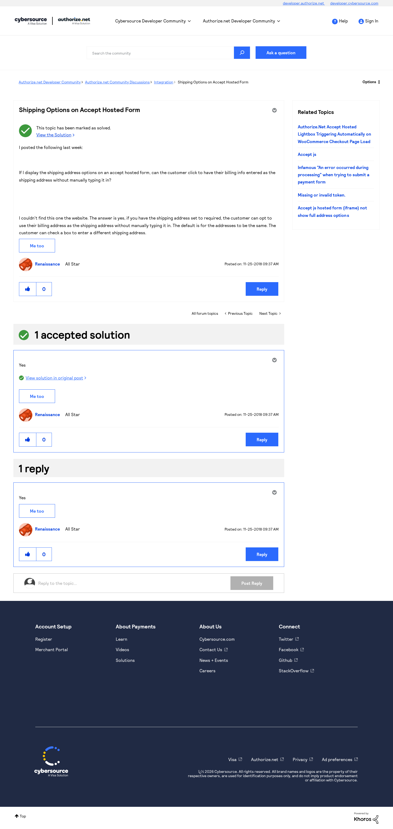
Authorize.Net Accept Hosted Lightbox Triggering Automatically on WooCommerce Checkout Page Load (334, 134)
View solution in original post (54, 377)
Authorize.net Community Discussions (117, 82)
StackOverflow (294, 670)
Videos (122, 649)
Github (285, 660)
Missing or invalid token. (321, 194)
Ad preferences (337, 759)
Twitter (286, 639)
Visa (232, 759)
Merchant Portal (51, 649)
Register (43, 639)
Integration (163, 82)
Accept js (307, 154)
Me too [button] (37, 245)
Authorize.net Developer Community (239, 20)
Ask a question (281, 52)
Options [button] (369, 81)
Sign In (371, 20)
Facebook (288, 649)
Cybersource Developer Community (31, 21)
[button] (27, 288)
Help (343, 20)
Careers (207, 670)
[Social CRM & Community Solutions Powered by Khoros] (366, 817)
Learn (121, 639)
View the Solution (53, 134)
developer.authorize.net (304, 3)
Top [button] (23, 816)
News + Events (213, 660)
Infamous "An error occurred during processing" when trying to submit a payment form (333, 175)
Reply (262, 288)
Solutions (125, 660)
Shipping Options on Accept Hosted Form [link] (213, 82)
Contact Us (210, 649)
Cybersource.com (217, 639)
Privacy (300, 759)
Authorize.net (264, 759)
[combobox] (168, 52)
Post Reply (251, 583)
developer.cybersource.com (354, 3)
